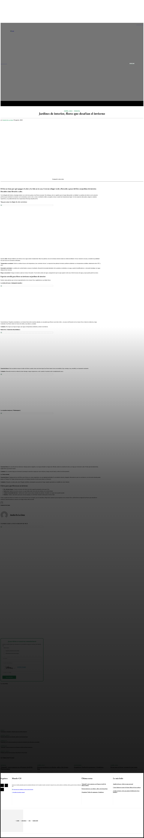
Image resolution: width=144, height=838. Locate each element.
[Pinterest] (78, 178)
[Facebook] (67, 178)
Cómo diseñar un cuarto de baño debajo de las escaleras (127, 787)
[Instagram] (6, 785)
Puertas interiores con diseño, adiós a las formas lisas (94, 789)
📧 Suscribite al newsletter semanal (18, 792)
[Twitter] (72, 178)
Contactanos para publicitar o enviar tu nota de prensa (23, 789)
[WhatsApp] (83, 178)
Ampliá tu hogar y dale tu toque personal (123, 784)
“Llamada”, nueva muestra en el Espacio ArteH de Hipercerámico (94, 784)
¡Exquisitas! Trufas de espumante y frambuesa (93, 792)
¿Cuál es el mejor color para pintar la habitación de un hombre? (126, 791)
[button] (134, 63)
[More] (89, 178)
